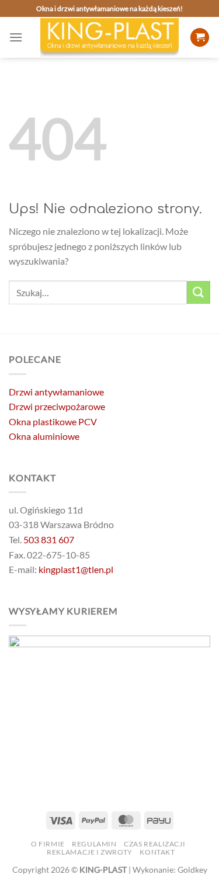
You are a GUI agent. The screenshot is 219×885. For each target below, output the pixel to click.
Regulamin (94, 843)
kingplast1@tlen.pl (76, 569)
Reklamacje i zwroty (90, 852)
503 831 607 (48, 539)
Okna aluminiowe (44, 436)
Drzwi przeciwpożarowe (57, 406)
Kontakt (157, 852)
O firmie (48, 843)
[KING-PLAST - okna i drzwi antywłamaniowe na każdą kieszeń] (109, 37)
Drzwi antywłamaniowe (56, 391)
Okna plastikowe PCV (53, 421)
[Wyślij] (198, 292)
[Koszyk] (199, 37)
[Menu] (16, 37)
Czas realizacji (154, 843)
